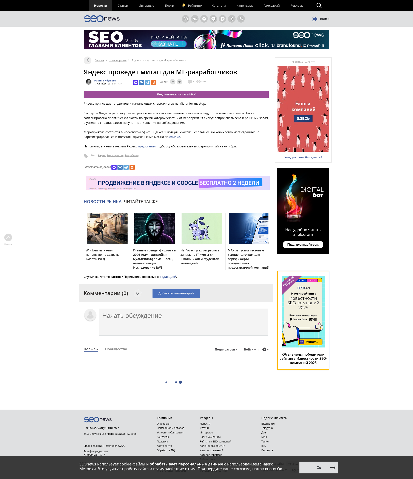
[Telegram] (147, 82)
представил (147, 146)
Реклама (297, 5)
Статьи (123, 5)
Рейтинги (195, 5)
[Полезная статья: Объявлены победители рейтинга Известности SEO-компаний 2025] (303, 346)
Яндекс (102, 155)
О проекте (163, 423)
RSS (263, 445)
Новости (100, 5)
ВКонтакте (268, 423)
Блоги (169, 5)
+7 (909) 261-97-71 (95, 454)
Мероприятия (115, 155)
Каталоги (219, 5)
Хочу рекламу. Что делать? (303, 157)
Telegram (267, 428)
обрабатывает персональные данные (186, 464)
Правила (162, 441)
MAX (264, 437)
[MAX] (135, 82)
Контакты (163, 437)
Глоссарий (272, 5)
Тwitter (265, 441)
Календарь (244, 5)
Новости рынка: (103, 201)
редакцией (168, 277)
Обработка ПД (166, 450)
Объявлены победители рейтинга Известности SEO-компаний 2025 (303, 358)
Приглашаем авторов (170, 428)
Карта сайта (164, 445)
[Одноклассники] (153, 82)
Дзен (264, 432)
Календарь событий (212, 445)
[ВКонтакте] (141, 82)
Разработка (132, 155)
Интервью (146, 5)
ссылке (174, 137)
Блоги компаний (210, 437)
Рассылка (267, 450)
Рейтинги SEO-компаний (215, 441)
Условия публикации (170, 432)
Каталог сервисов (211, 454)
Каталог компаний (211, 450)
